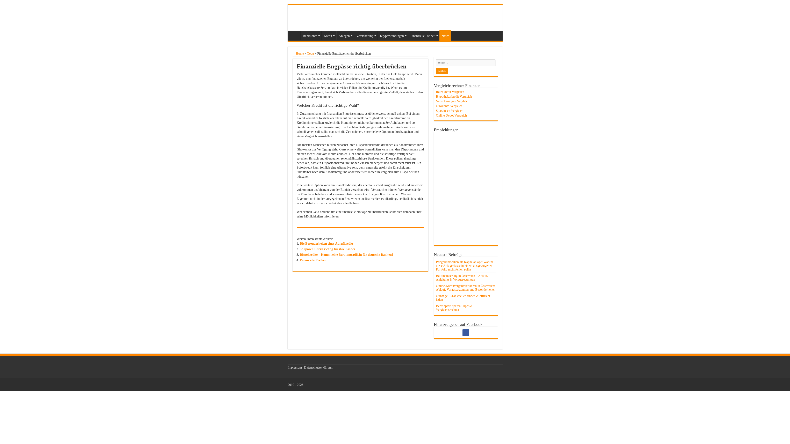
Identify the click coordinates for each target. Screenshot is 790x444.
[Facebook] (465, 332)
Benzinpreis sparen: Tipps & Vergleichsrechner (454, 307)
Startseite (295, 35)
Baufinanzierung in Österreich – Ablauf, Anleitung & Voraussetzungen (462, 277)
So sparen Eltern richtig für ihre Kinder (327, 249)
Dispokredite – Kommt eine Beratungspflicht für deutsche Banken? (346, 254)
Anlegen (344, 36)
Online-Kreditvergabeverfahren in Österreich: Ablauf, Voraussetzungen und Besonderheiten (465, 287)
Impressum (295, 367)
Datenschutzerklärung (318, 367)
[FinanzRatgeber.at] (319, 17)
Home (299, 53)
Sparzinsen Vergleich (449, 110)
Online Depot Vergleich (451, 115)
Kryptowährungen (392, 36)
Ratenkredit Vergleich (450, 92)
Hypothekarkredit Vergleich (454, 96)
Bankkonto (310, 36)
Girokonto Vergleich (449, 106)
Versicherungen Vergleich (452, 101)
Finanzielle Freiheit (422, 36)
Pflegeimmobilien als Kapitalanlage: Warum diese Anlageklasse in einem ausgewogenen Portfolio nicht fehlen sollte (464, 265)
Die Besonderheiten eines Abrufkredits (326, 243)
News (445, 36)
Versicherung (364, 36)
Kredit (328, 36)
